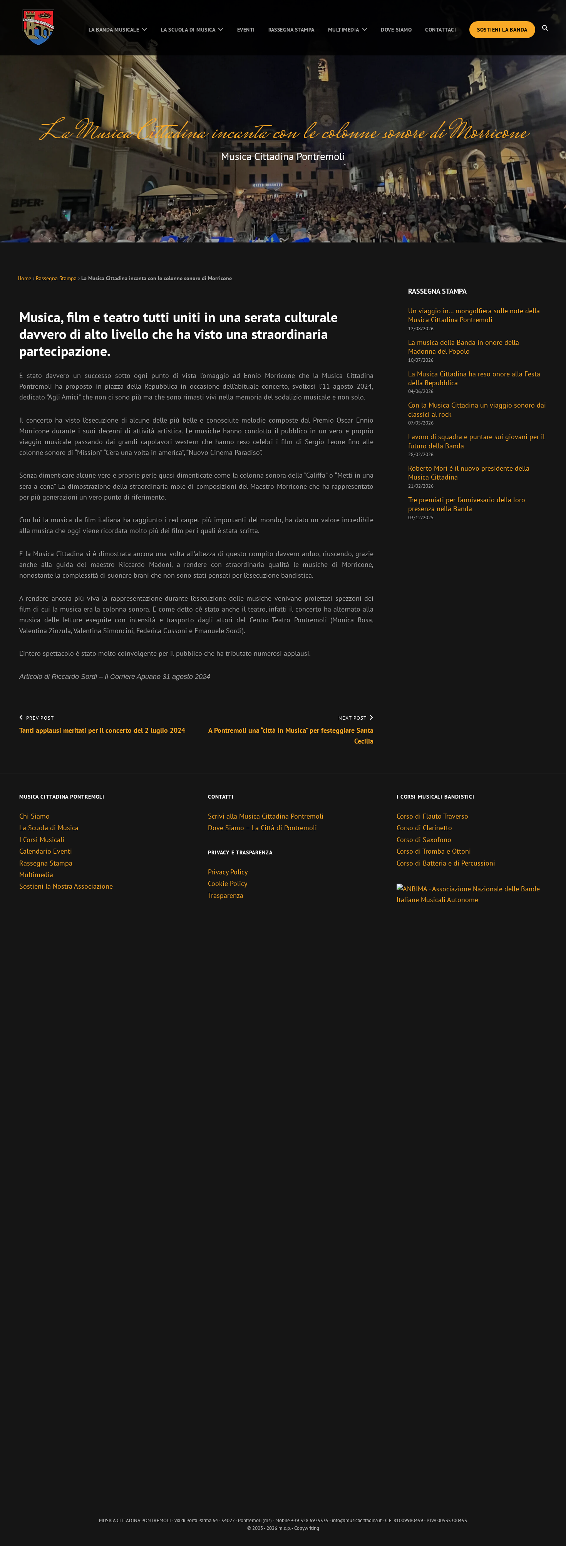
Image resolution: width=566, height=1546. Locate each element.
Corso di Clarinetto (424, 827)
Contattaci (440, 29)
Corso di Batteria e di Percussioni (446, 863)
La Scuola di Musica (188, 29)
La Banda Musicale (114, 29)
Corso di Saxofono (424, 839)
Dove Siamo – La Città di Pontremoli (262, 827)
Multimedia (343, 29)
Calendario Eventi (45, 851)
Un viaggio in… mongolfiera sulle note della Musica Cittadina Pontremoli (474, 315)
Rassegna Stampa (291, 29)
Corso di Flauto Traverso (432, 816)
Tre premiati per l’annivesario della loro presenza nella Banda (466, 504)
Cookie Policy (227, 883)
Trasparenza (225, 895)
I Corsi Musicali (41, 839)
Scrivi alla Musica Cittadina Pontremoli (265, 816)
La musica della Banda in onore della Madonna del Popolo (463, 347)
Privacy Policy (228, 871)
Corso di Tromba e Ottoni (434, 851)
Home (24, 278)
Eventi (246, 29)
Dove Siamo (396, 29)
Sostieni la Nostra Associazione (66, 886)
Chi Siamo (34, 816)
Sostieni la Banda (502, 29)
